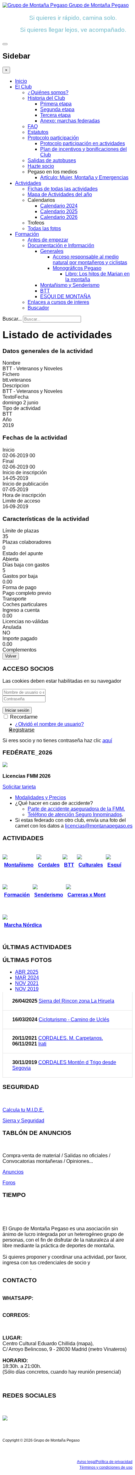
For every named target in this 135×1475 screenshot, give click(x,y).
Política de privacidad (114, 1462)
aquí (107, 740)
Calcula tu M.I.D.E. (23, 1110)
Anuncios (13, 1172)
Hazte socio (41, 166)
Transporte (14, 598)
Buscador (38, 307)
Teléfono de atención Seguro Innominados (75, 814)
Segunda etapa (57, 109)
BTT (45, 290)
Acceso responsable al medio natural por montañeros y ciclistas (90, 259)
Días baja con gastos (26, 564)
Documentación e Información (61, 245)
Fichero (11, 374)
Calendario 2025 (59, 211)
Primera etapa (56, 103)
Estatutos (38, 132)
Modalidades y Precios (40, 797)
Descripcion (16, 385)
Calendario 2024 (59, 205)
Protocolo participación (53, 137)
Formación (27, 234)
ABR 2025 (26, 972)
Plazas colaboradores (27, 542)
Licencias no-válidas (25, 621)
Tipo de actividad (21, 408)
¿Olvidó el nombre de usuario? (49, 724)
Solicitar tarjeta (19, 786)
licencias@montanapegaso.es (98, 826)
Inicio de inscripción (25, 472)
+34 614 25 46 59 (22, 1304)
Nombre (11, 363)
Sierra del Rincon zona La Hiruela (76, 1001)
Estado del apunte (23, 553)
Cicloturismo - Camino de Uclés (74, 1019)
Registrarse (22, 729)
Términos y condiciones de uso (105, 1467)
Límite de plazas (21, 530)
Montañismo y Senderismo (70, 285)
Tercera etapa (55, 115)
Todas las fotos (44, 228)
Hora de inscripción (24, 495)
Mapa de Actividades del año (60, 194)
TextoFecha (16, 397)
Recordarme (23, 717)
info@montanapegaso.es (30, 1321)
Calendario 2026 (59, 217)
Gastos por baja (20, 576)
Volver (10, 656)
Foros (9, 1182)
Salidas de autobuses (52, 160)
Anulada (12, 627)
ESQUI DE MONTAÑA (65, 296)
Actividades (28, 183)
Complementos (19, 649)
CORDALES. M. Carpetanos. (70, 1038)
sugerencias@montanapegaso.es (40, 1326)
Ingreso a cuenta (21, 610)
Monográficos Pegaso (77, 268)
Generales (51, 251)
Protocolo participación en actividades (82, 143)
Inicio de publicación (25, 484)
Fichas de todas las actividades (63, 188)
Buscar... (12, 319)
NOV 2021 (27, 983)
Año (7, 419)
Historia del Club (46, 98)
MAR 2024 (27, 977)
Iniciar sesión (17, 710)
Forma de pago (19, 587)
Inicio (21, 81)
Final (8, 461)
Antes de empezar (48, 239)
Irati (42, 1043)
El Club (23, 86)
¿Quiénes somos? (48, 92)
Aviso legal (86, 1462)
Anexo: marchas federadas (70, 120)
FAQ (33, 126)
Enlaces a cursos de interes (58, 302)
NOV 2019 (27, 989)
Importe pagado (20, 638)
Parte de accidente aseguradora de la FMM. (76, 809)
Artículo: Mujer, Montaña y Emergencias (84, 177)
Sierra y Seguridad (23, 1120)
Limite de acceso (21, 501)
